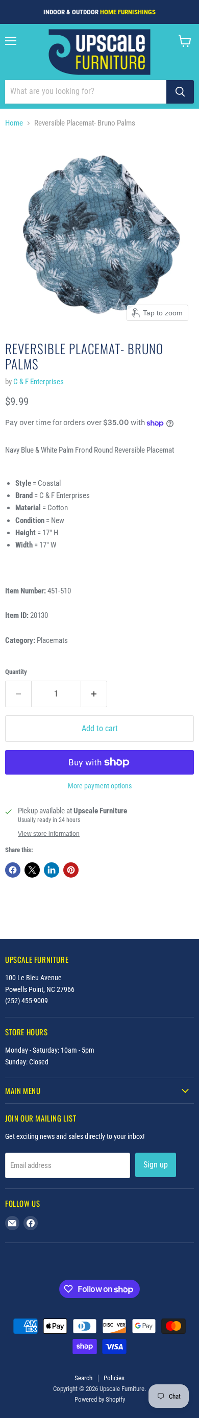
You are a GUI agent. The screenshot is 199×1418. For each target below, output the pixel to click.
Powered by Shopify (99, 1399)
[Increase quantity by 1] (94, 694)
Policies (114, 1378)
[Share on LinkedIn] (51, 870)
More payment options (100, 786)
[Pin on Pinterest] (71, 870)
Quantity (16, 672)
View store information (49, 833)
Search (83, 1378)
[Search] (180, 92)
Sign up (155, 1165)
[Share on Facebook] (12, 870)
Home (14, 123)
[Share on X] (32, 870)
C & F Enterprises (38, 381)
